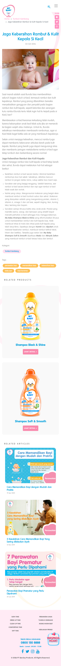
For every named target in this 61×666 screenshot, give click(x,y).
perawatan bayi (11, 266)
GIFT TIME (15, 631)
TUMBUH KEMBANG (46, 620)
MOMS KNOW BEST (46, 624)
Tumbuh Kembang (21, 19)
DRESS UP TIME (15, 620)
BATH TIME (15, 617)
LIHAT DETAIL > (30, 352)
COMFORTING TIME (15, 627)
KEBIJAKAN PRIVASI (45, 630)
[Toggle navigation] (56, 5)
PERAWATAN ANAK (45, 617)
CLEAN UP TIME (15, 624)
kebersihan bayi (48, 266)
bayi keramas (23, 271)
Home (7, 19)
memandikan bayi (29, 266)
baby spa (8, 271)
